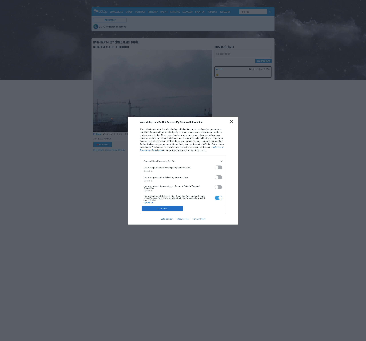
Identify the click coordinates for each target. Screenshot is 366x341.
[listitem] (183, 161)
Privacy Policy (199, 219)
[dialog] (183, 170)
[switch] (218, 167)
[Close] (232, 122)
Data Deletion (167, 219)
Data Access (183, 219)
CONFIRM (162, 209)
